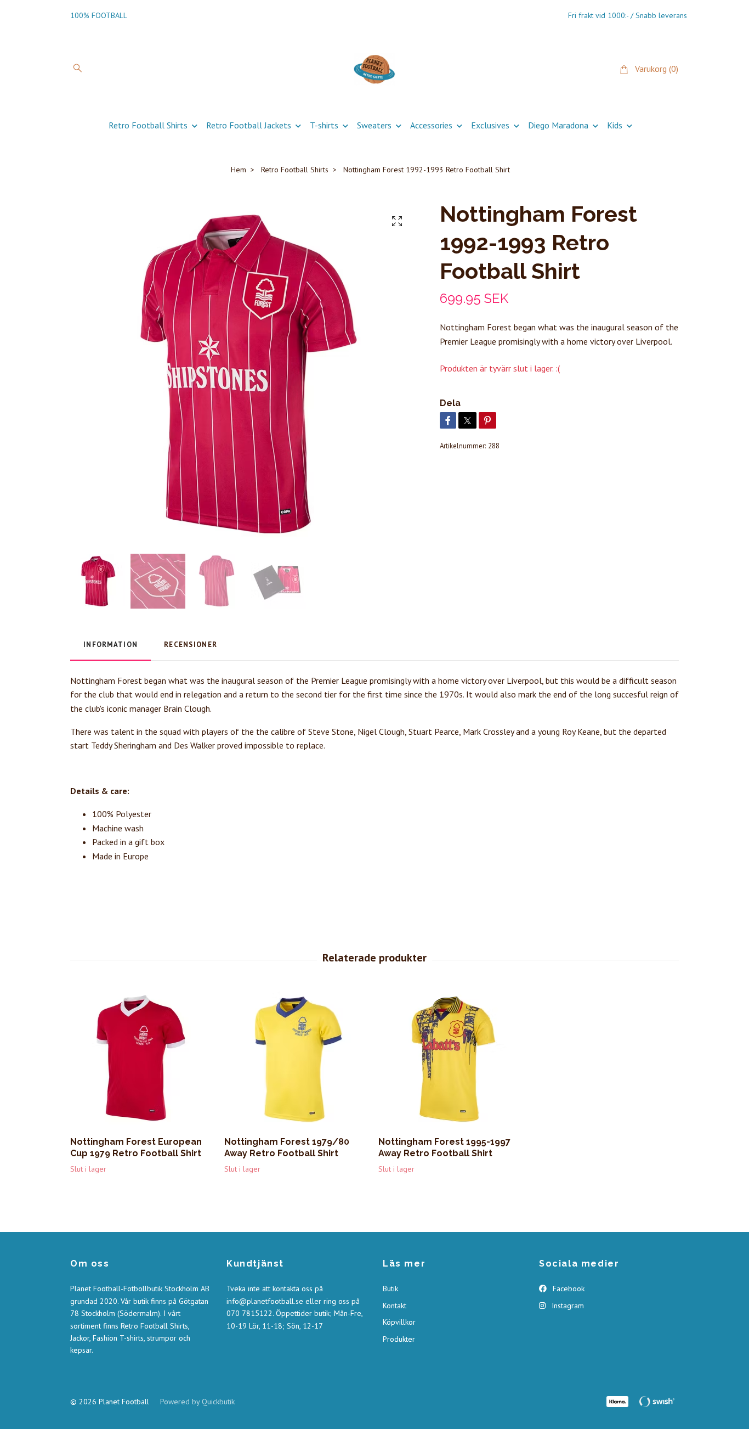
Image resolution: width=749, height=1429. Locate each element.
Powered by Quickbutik (197, 1402)
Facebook (568, 1288)
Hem (238, 170)
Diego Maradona (558, 125)
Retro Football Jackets (248, 125)
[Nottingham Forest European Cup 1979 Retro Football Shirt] (143, 1059)
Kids (614, 125)
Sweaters (374, 125)
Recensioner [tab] (190, 644)
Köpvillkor (399, 1322)
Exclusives (490, 125)
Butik (390, 1288)
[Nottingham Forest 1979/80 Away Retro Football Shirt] (297, 1059)
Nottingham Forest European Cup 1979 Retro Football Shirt (136, 1147)
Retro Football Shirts (148, 125)
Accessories (431, 125)
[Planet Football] (374, 69)
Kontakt (394, 1305)
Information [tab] (110, 644)
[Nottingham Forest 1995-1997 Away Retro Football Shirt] (451, 1059)
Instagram (566, 1305)
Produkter (399, 1339)
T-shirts (324, 125)
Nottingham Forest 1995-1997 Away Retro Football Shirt (444, 1147)
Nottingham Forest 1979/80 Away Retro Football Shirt (286, 1147)
